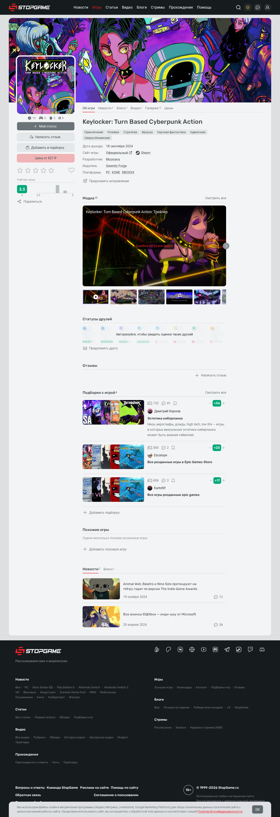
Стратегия (130, 132)
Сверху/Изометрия (97, 138)
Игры (96, 7)
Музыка (147, 132)
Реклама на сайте (94, 788)
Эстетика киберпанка (165, 418)
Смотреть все (215, 198)
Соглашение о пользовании (116, 795)
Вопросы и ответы (30, 788)
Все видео (22, 737)
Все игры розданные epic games (173, 495)
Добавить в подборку (47, 148)
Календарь (184, 687)
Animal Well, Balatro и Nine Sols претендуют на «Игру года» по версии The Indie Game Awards (160, 586)
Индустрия (48, 692)
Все (17, 687)
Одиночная (197, 132)
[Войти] (267, 7)
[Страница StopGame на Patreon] (168, 649)
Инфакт (122, 737)
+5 (228, 707)
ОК (257, 809)
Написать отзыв (47, 137)
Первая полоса (45, 717)
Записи (181, 727)
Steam (145, 153)
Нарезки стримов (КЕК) (206, 727)
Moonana (113, 159)
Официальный (117, 153)
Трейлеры (22, 742)
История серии (74, 737)
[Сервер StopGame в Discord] (262, 649)
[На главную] (29, 7)
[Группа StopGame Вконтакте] (180, 649)
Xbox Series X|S (42, 687)
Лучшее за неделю (176, 707)
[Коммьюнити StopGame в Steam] (238, 649)
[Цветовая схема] (248, 7)
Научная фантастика (171, 132)
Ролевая (113, 132)
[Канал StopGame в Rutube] (215, 649)
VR (17, 692)
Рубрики (40, 737)
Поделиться (33, 201)
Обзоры (64, 717)
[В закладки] (175, 403)
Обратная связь (28, 795)
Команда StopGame (62, 788)
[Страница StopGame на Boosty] (156, 649)
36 (221, 625)
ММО (93, 692)
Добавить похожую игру (108, 549)
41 (169, 403)
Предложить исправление (109, 181)
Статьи (112, 7)
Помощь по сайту (124, 788)
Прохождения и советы (31, 762)
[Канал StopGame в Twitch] (250, 649)
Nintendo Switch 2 (116, 687)
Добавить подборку (104, 513)
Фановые (29, 692)
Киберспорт (56, 697)
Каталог (201, 687)
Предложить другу (103, 348)
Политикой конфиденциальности (220, 811)
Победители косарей (208, 707)
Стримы (158, 7)
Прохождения (181, 7)
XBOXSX (128, 172)
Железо (74, 697)
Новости (81, 7)
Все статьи (23, 717)
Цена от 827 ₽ (46, 158)
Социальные (24, 697)
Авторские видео (101, 737)
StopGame (241, 707)
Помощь (204, 7)
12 (221, 597)
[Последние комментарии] (257, 7)
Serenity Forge (116, 166)
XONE (116, 172)
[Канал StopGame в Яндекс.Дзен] (192, 649)
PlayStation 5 (65, 687)
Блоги (142, 7)
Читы (55, 762)
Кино (40, 697)
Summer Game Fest (72, 692)
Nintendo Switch (89, 687)
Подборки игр (83, 717)
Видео (127, 7)
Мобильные (108, 692)
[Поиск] (238, 7)
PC (108, 172)
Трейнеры (70, 762)
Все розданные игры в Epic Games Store (179, 462)
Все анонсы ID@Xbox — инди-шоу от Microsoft (159, 614)
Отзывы (239, 687)
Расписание (163, 727)
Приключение (93, 132)
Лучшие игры (163, 687)
